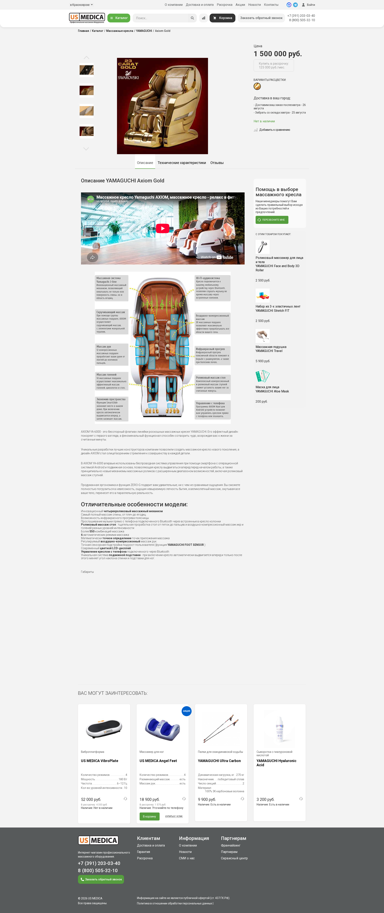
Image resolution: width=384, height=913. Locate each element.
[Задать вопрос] (125, 798)
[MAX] (289, 4)
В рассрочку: (94, 804)
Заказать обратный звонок (261, 18)
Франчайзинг (230, 845)
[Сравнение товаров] (203, 18)
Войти (311, 4)
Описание (145, 163)
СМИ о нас (187, 858)
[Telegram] (295, 4)
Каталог (121, 18)
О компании (174, 5)
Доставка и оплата (200, 5)
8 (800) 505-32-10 (302, 20)
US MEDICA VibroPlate (99, 761)
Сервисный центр (234, 858)
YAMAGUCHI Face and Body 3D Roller (279, 264)
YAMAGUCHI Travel (271, 349)
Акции (240, 5)
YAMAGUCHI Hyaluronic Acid (276, 763)
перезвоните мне (273, 219)
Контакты (271, 5)
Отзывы (217, 163)
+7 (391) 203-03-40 (301, 16)
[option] (86, 70)
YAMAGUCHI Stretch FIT (278, 309)
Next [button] (86, 149)
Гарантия (143, 852)
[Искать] (192, 18)
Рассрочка (224, 5)
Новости (254, 5)
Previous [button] (86, 58)
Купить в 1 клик (174, 816)
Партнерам (229, 852)
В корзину (149, 816)
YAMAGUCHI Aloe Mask (272, 389)
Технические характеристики (182, 163)
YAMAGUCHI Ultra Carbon (219, 761)
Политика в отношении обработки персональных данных (174, 903)
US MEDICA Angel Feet (158, 761)
